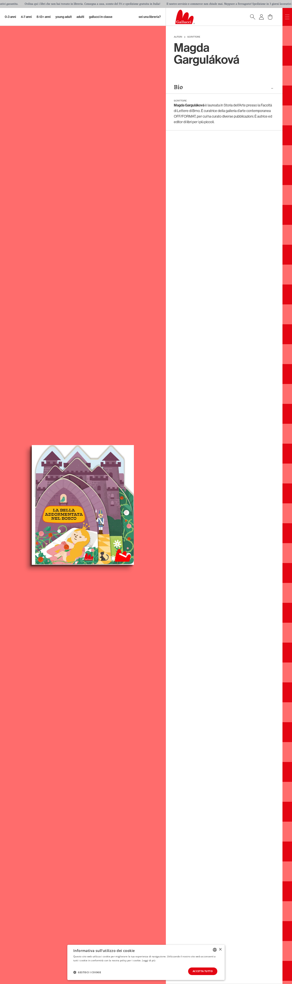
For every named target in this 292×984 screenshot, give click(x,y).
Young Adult (63, 17)
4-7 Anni (26, 17)
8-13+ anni (44, 17)
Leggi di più (148, 960)
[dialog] (146, 962)
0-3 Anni (10, 17)
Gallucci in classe (100, 17)
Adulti (80, 17)
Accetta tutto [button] (203, 971)
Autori (178, 37)
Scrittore (193, 37)
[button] (87, 972)
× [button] (220, 949)
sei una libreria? (150, 17)
